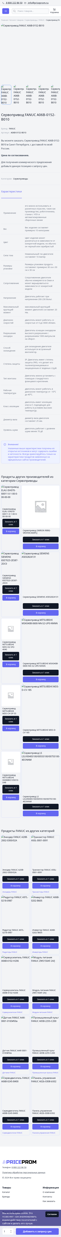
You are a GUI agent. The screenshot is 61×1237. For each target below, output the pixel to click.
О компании (49, 1192)
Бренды (6, 1196)
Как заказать (49, 1201)
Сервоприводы (31, 20)
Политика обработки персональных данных (23, 1172)
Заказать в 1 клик (11, 523)
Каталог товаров (16, 20)
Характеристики (11, 191)
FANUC (42, 20)
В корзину (11, 531)
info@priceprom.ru (38, 2)
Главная (4, 20)
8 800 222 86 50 (14, 2)
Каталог (6, 1192)
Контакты (47, 1196)
